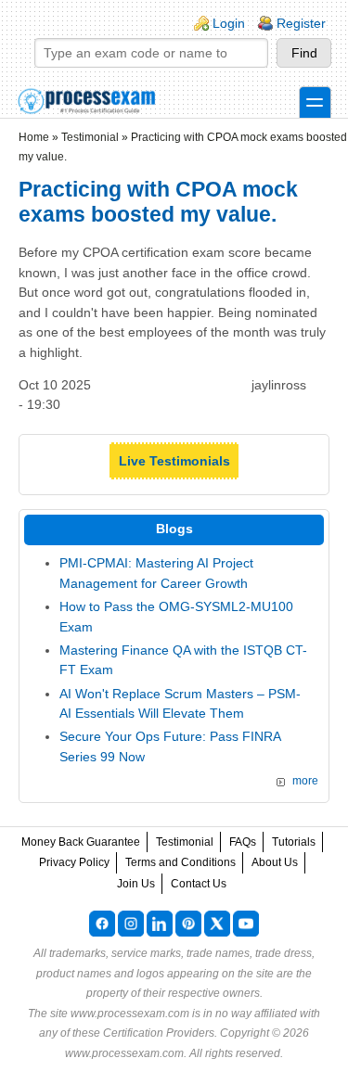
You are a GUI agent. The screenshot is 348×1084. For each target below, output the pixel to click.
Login (229, 23)
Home (34, 137)
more (305, 780)
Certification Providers (158, 1033)
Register (301, 23)
